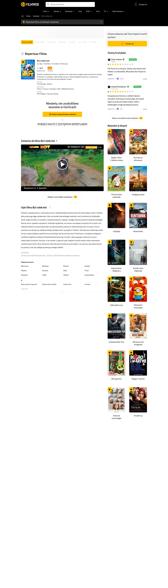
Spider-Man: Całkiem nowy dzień (116, 159)
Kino (28, 16)
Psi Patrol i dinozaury (138, 158)
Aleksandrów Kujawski (29, 284)
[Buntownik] (138, 215)
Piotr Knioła (116, 59)
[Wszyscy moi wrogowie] (138, 326)
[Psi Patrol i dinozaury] (138, 141)
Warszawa (24, 266)
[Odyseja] (116, 215)
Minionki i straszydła (138, 306)
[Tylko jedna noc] (116, 289)
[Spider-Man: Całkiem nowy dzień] (116, 141)
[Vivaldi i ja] (138, 399)
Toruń (86, 270)
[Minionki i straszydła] (138, 289)
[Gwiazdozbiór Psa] (116, 326)
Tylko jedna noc (116, 305)
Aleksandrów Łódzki (49, 284)
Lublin (44, 275)
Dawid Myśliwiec (118, 87)
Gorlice (36, 16)
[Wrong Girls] (116, 363)
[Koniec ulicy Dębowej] (138, 252)
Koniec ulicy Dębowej (138, 269)
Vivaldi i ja (138, 415)
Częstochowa (89, 275)
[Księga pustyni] (138, 178)
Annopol (87, 284)
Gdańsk (23, 270)
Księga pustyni (138, 194)
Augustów (24, 289)
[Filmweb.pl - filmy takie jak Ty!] (30, 4)
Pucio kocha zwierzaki (116, 195)
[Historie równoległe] (116, 399)
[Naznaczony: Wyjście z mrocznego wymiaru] (116, 252)
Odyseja (116, 231)
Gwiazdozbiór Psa (116, 342)
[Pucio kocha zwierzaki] (116, 178)
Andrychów (67, 284)
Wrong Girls (116, 379)
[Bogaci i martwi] (138, 363)
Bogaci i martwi (138, 379)
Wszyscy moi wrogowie (138, 343)
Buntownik (138, 231)
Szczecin (45, 270)
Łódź (65, 270)
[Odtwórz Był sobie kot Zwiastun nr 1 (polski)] (28, 69)
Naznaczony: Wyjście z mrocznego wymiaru (116, 269)
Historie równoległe (116, 416)
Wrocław (45, 266)
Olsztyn (66, 275)
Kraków (87, 266)
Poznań (66, 266)
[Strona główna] (22, 16)
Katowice (24, 275)
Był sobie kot (43, 60)
